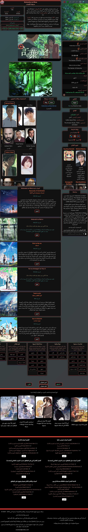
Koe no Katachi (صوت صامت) (22, 466)
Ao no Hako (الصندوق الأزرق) (62, 453)
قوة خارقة (12, 354)
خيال (82, 352)
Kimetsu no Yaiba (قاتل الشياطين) (22, 494)
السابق (58, 384)
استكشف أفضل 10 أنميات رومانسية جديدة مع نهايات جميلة (26, 424)
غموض (41, 357)
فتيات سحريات (73, 369)
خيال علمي (62, 352)
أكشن (21, 354)
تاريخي (73, 365)
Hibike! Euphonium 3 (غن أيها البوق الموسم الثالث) (62, 491)
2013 (21, 28)
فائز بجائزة (81, 73)
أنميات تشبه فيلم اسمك (12, 25)
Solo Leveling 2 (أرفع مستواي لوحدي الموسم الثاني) (22, 448)
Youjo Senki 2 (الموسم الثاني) (22, 446)
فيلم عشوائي (43, 386)
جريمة (32, 361)
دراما (77, 73)
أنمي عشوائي (43, 382)
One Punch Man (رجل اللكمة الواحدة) (22, 492)
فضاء (53, 357)
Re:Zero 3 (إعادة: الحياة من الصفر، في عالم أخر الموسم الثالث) (62, 443)
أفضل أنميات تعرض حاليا (64, 440)
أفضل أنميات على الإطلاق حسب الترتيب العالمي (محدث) (64, 460)
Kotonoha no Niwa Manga (49, 106)
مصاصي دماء (33, 369)
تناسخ (73, 361)
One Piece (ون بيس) (62, 446)
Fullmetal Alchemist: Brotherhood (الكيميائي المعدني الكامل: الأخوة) (62, 466)
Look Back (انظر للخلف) (22, 469)
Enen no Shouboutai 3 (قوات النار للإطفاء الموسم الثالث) (22, 453)
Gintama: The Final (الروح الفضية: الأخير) (22, 464)
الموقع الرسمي (74, 132)
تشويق (32, 352)
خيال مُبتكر (82, 373)
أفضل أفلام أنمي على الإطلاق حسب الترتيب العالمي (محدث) (24, 460)
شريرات (42, 373)
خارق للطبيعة (82, 365)
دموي (42, 369)
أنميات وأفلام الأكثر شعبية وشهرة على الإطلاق (24, 481)
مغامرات (82, 357)
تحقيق (41, 361)
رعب (42, 365)
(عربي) (77, 140)
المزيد (37, 211)
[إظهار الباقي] (74, 187)
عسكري (12, 358)
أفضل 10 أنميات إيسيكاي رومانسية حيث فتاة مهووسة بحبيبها (44, 423)
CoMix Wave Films (13, 28)
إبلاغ (37, 235)
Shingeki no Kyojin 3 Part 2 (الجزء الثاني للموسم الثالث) (62, 471)
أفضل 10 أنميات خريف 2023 (79, 424)
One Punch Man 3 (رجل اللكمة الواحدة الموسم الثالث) (22, 443)
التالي (29, 384)
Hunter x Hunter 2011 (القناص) (62, 473)
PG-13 (5, 28)
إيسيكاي (82, 361)
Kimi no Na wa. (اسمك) (22, 473)
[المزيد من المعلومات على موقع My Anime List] (78, 136)
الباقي (64, 456)
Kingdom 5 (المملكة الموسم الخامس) (62, 496)
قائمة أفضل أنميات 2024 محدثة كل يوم (64, 481)
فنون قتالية (21, 358)
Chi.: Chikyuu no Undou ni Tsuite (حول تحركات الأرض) (63, 494)
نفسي (32, 365)
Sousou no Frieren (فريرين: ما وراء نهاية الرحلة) (63, 464)
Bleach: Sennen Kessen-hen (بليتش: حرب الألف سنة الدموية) (63, 485)
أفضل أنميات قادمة (23, 440)
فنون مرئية (68, 73)
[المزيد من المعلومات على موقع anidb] (74, 136)
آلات (53, 352)
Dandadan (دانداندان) (62, 448)
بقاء (33, 357)
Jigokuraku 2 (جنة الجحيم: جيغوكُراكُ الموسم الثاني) (22, 450)
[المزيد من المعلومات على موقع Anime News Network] (71, 136)
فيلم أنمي (73, 114)
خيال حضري (73, 352)
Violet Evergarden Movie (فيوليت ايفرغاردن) (22, 471)
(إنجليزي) (70, 140)
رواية (46, 102)
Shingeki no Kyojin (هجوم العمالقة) (22, 485)
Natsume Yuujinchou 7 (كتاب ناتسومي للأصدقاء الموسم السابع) (62, 450)
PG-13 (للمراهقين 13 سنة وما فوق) (74, 92)
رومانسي (73, 73)
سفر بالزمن (73, 357)
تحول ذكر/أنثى (82, 369)
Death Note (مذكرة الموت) (22, 487)
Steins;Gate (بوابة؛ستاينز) (62, 469)
